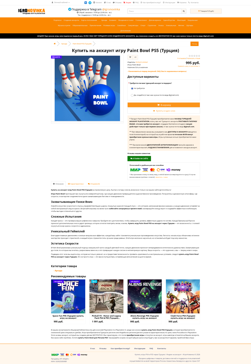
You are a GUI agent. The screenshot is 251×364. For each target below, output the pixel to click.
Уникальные (171, 25)
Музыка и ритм (64, 25)
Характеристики (77, 184)
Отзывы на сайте (140, 158)
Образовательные (80, 25)
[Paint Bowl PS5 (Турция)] (87, 88)
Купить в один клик (165, 110)
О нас (92, 348)
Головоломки (141, 20)
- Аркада (58, 270)
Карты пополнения (89, 20)
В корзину (166, 105)
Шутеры (189, 25)
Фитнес (181, 25)
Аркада (104, 20)
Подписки (57, 20)
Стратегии (152, 25)
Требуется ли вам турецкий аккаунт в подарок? (151, 83)
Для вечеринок (155, 20)
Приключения (95, 25)
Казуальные (193, 20)
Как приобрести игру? (120, 348)
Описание (59, 184)
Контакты (194, 2)
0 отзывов (181, 58)
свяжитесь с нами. (161, 177)
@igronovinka (111, 9)
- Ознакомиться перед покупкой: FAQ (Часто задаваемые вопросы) (156, 71)
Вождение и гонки (125, 20)
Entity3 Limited (142, 62)
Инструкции (139, 348)
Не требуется (139, 88)
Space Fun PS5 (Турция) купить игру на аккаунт (68, 317)
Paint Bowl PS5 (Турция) (82, 43)
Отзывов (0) (95, 184)
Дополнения (125, 30)
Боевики (112, 20)
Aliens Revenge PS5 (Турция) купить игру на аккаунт (144, 317)
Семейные (121, 25)
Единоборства (169, 20)
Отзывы (102, 348)
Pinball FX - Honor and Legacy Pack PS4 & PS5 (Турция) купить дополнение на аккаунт (106, 317)
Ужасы (161, 25)
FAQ (151, 348)
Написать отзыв (193, 58)
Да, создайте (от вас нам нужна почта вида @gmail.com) (156, 95)
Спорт (143, 25)
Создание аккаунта (71, 20)
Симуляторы (133, 25)
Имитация (181, 20)
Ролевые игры (109, 25)
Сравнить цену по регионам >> (189, 66)
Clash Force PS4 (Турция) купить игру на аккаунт (183, 317)
